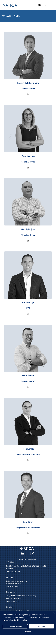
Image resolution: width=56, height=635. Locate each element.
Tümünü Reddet (15, 626)
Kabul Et (41, 626)
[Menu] (52, 4)
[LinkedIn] (28, 94)
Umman (10, 592)
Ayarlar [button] (28, 631)
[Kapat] (52, 614)
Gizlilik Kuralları (20, 620)
